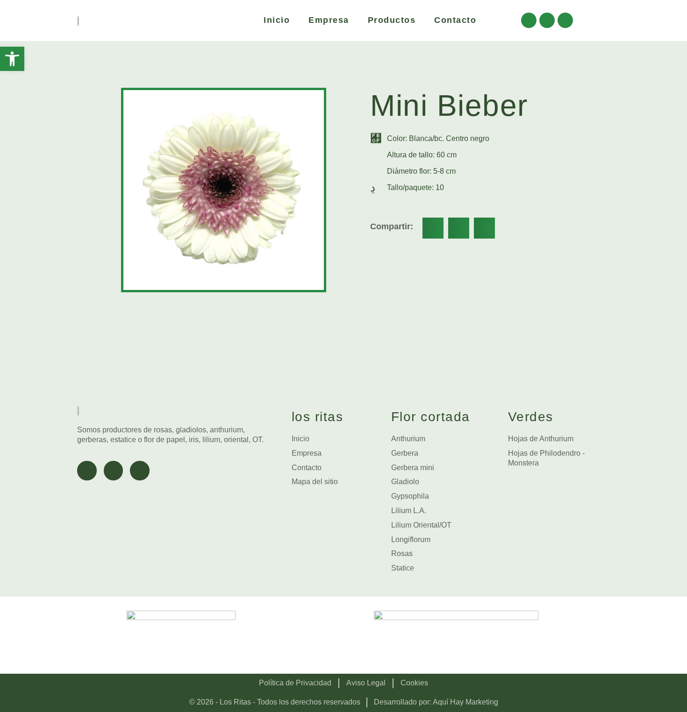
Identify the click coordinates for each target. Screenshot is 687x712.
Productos (392, 20)
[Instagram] (547, 20)
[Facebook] (529, 20)
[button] (433, 228)
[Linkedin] (565, 20)
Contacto (455, 20)
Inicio (277, 20)
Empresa (328, 20)
